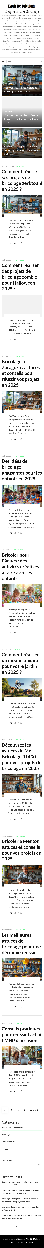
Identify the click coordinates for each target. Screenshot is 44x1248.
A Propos (29, 1242)
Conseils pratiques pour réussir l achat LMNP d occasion (22, 1034)
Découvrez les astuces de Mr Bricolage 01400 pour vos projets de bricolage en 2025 (21, 756)
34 (26, 1110)
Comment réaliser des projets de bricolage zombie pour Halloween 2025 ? (22, 119)
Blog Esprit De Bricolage (22, 11)
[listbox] (22, 111)
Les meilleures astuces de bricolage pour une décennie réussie (21, 943)
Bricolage (8, 83)
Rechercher (7, 1160)
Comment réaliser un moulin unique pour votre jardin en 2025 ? (20, 663)
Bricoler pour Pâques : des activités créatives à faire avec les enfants (20, 566)
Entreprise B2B (8, 1141)
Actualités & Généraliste (12, 1127)
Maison (17, 649)
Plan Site (29, 1239)
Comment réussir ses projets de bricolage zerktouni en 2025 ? (22, 180)
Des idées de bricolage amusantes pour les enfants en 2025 (22, 469)
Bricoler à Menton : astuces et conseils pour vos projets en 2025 (22, 850)
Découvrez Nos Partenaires (14, 1227)
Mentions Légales (10, 1239)
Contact (21, 1239)
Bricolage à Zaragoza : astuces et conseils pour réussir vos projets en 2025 (21, 150)
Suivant (33, 1110)
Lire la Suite (14, 243)
